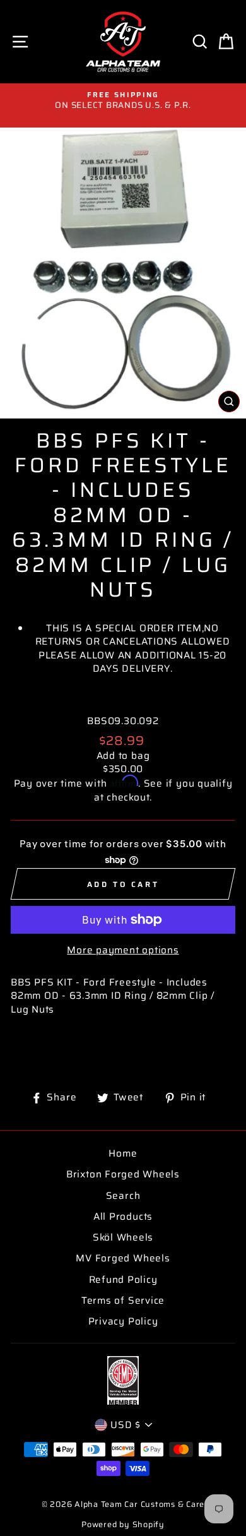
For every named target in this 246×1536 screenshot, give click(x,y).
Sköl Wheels (123, 1237)
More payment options (123, 950)
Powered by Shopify (123, 1524)
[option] (123, 101)
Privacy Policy (123, 1321)
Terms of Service (123, 1300)
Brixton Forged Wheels (123, 1174)
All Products (123, 1216)
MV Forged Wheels (123, 1258)
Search (123, 1195)
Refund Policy (123, 1279)
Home (122, 1153)
